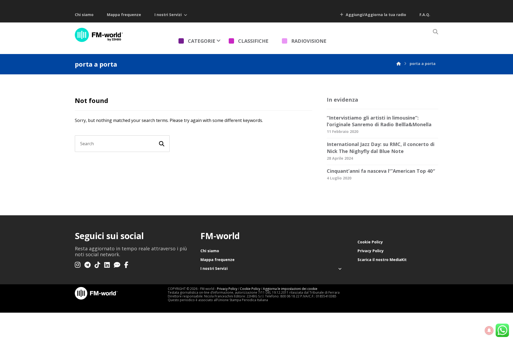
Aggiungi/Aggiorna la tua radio (375, 14)
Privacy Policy (370, 250)
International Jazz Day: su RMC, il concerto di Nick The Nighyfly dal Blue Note (380, 147)
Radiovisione (309, 41)
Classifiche (253, 41)
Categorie (201, 41)
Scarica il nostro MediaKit (382, 259)
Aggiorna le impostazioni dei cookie (290, 288)
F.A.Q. (424, 14)
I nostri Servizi (168, 14)
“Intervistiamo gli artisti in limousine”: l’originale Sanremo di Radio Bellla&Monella (379, 121)
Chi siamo (84, 14)
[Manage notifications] (489, 330)
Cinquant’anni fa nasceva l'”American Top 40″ (381, 171)
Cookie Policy (370, 241)
